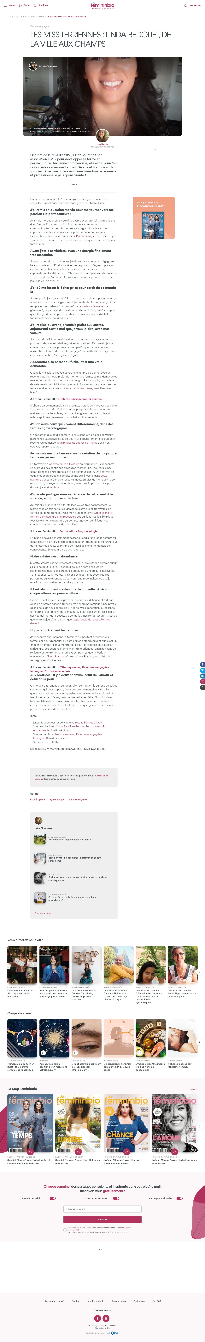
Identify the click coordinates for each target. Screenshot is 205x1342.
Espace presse (119, 1301)
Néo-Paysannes (57, 656)
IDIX (108, 1328)
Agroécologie (57, 799)
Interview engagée (77, 799)
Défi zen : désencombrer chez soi (81, 399)
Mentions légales (96, 1301)
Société (19, 16)
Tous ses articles (42, 913)
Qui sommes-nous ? (54, 1301)
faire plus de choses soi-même (78, 442)
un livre (54, 487)
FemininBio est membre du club (98, 1333)
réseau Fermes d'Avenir (89, 722)
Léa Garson (102, 144)
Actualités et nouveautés (34, 16)
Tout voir (193, 1089)
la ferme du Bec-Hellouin (64, 464)
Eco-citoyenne (37, 799)
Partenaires (139, 1301)
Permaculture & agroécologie (78, 531)
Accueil (10, 16)
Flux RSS (156, 1301)
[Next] (199, 971)
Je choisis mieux (82, 388)
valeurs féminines (94, 306)
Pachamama (83, 236)
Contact (76, 1301)
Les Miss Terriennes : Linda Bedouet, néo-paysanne (66, 16)
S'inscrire (102, 1219)
